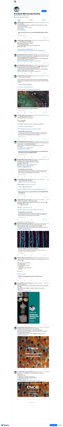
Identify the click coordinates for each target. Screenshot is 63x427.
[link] (16, 17)
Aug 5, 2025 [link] (46, 283)
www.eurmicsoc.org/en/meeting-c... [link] (26, 49)
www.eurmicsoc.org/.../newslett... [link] (24, 27)
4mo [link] (48, 54)
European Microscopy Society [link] (24, 22)
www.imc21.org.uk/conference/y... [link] (26, 87)
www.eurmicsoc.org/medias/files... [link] (26, 147)
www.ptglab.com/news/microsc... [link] (24, 228)
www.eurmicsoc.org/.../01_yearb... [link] (24, 290)
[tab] (19, 20)
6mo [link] (48, 75)
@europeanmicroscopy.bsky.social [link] (38, 22)
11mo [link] (48, 223)
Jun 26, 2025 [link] (46, 371)
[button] (15, 2)
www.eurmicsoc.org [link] (27, 207)
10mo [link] (47, 179)
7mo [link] (48, 115)
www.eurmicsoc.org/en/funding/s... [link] (27, 165)
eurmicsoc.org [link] (25, 379)
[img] (31, 4)
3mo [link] (48, 22)
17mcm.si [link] (21, 271)
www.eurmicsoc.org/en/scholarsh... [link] (29, 164)
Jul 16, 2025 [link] (46, 327)
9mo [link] (48, 159)
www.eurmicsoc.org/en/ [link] (30, 184)
